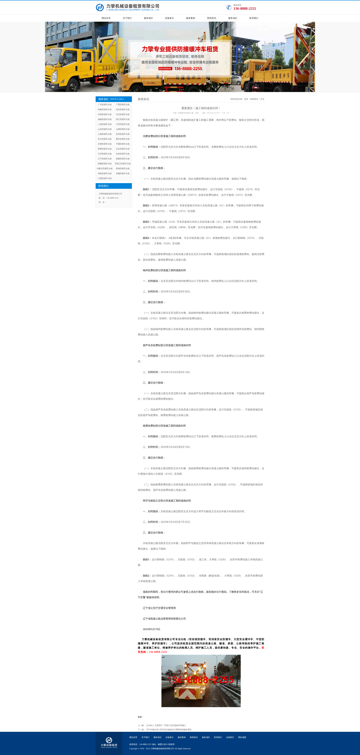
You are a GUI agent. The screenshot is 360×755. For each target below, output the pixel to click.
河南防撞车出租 (105, 114)
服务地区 (232, 18)
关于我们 (127, 18)
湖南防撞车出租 (105, 109)
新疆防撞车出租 (123, 159)
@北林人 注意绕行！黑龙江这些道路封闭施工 (166, 725)
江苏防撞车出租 (123, 124)
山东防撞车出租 (105, 129)
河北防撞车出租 (123, 114)
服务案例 (190, 18)
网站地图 (242, 737)
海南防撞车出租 (105, 173)
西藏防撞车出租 (105, 164)
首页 (246, 99)
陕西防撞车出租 (105, 149)
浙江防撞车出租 (123, 119)
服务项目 (148, 18)
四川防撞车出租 (105, 139)
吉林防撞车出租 (123, 154)
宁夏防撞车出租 (123, 144)
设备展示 (169, 18)
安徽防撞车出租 (123, 173)
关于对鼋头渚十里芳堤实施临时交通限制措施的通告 (169, 730)
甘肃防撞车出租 (105, 144)
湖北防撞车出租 (123, 109)
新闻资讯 (211, 18)
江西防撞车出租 (105, 178)
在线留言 (230, 737)
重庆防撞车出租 (123, 139)
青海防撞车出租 (123, 169)
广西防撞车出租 (123, 105)
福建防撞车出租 (105, 119)
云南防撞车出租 (105, 134)
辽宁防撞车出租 (105, 159)
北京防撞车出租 (123, 149)
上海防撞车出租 (105, 124)
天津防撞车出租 (105, 154)
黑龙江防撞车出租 (123, 164)
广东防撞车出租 (105, 105)
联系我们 (253, 18)
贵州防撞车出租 (123, 134)
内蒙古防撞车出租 (105, 169)
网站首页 (106, 18)
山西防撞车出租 (123, 129)
